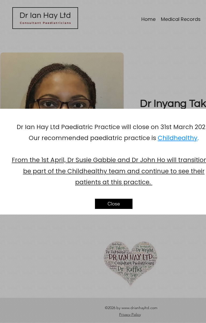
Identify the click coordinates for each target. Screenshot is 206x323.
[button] (114, 203)
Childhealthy (177, 138)
